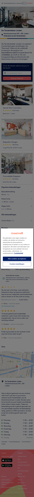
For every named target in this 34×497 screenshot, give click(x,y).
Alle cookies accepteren (17, 259)
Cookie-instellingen (17, 264)
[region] (17, 248)
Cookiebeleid (18, 253)
